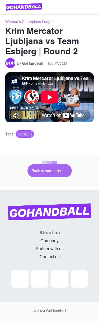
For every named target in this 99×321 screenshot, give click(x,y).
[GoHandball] (11, 63)
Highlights (24, 134)
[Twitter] (59, 279)
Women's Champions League (30, 21)
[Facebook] (39, 279)
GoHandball (32, 63)
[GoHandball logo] (23, 7)
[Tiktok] (79, 279)
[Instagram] (20, 279)
